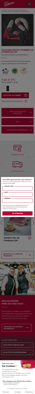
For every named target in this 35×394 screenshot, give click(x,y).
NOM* (6, 192)
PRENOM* (7, 198)
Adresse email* (9, 186)
